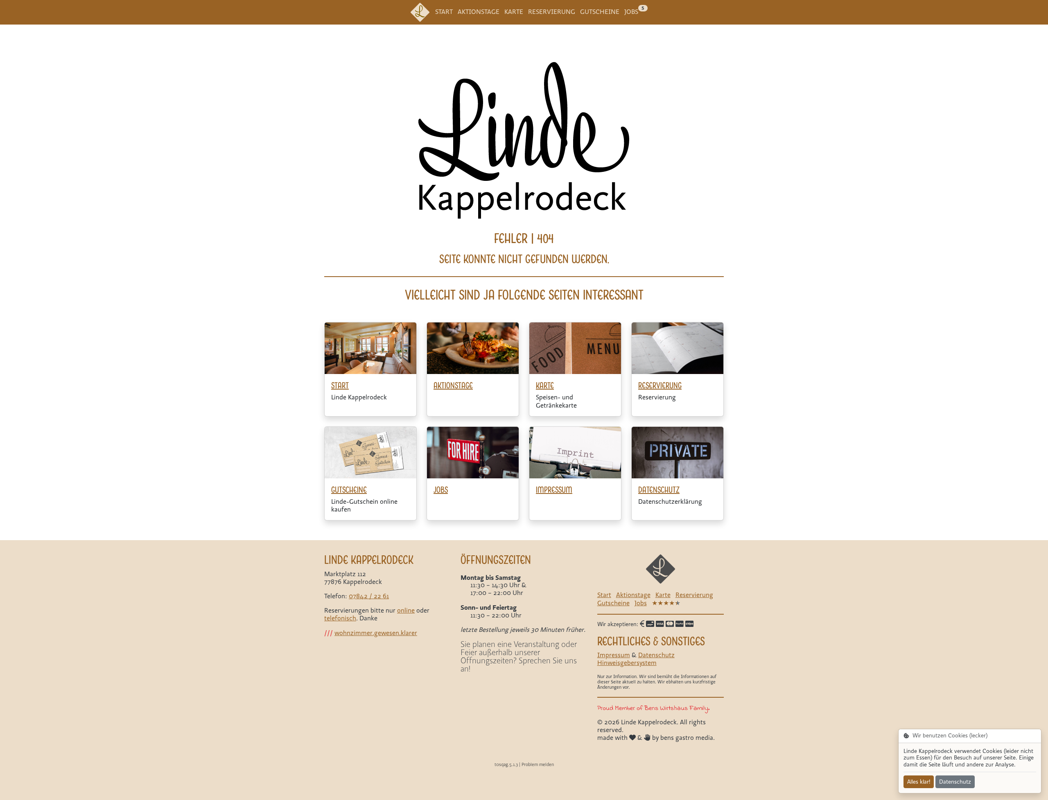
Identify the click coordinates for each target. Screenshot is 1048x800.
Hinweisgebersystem (627, 663)
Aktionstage (478, 12)
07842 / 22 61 (369, 596)
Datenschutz (656, 655)
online (406, 610)
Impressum (613, 655)
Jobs (631, 12)
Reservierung (551, 12)
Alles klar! (918, 781)
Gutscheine (599, 12)
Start (444, 12)
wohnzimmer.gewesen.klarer (375, 633)
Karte (513, 12)
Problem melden (538, 764)
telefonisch (340, 618)
